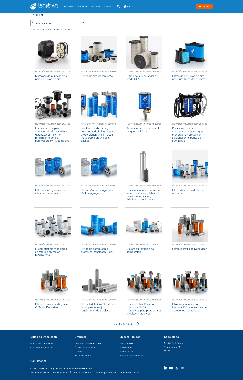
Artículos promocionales (131, 355)
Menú (64, 2)
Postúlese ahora (83, 355)
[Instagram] (183, 370)
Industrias (82, 6)
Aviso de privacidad (39, 372)
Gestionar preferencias (105, 372)
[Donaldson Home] (46, 6)
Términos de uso (61, 372)
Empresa (108, 6)
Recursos (95, 6)
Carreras (79, 351)
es (128, 6)
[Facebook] (178, 370)
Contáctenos (38, 361)
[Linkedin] (166, 370)
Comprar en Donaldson (41, 347)
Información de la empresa (88, 343)
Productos (69, 6)
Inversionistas (126, 343)
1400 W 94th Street (173, 343)
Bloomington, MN (172, 347)
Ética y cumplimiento (85, 347)
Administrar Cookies (129, 372)
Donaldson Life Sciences (42, 343)
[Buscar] (118, 6)
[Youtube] (172, 370)
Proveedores (125, 347)
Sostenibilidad (126, 351)
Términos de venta (82, 372)
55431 (167, 350)
